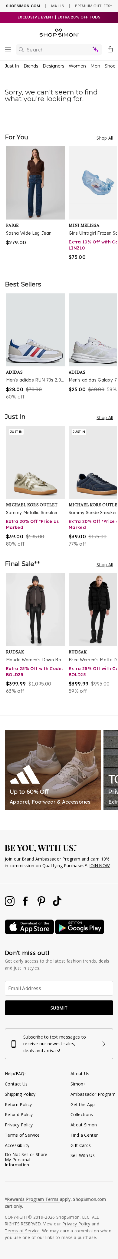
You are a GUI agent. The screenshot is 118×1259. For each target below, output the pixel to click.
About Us (80, 1073)
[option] (37, 207)
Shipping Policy (20, 1094)
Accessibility (17, 1145)
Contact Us (16, 1084)
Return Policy (18, 1104)
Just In (12, 66)
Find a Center (84, 1135)
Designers (53, 66)
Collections (81, 1114)
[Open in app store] (30, 932)
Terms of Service (22, 1135)
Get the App (82, 1104)
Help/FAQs (16, 1073)
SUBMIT (59, 1008)
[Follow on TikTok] (57, 904)
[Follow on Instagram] (10, 904)
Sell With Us (82, 1155)
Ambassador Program (93, 1094)
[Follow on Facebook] (26, 904)
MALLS (57, 5)
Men (95, 66)
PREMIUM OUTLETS (93, 5)
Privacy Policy (19, 1125)
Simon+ (78, 1084)
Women (77, 66)
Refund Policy (19, 1114)
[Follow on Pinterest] (42, 904)
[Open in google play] (79, 932)
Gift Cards (80, 1145)
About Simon (83, 1125)
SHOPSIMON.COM (23, 6)
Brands (31, 66)
